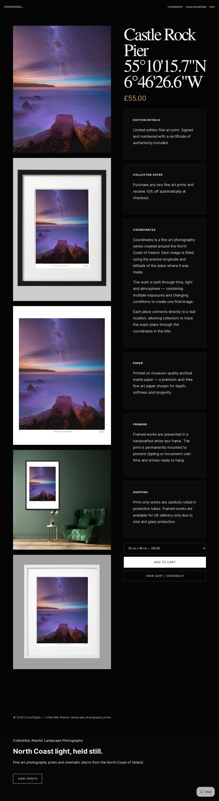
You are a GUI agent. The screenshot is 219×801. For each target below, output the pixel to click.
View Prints (27, 778)
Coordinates (175, 7)
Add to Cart (165, 562)
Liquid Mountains (196, 7)
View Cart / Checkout (165, 576)
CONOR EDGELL (13, 6)
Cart (212, 7)
